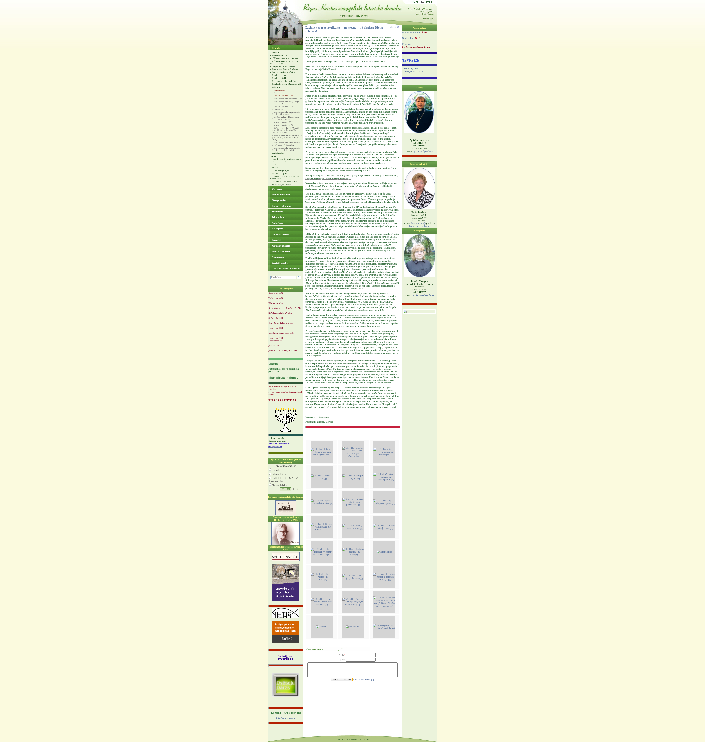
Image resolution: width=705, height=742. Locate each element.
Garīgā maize (278, 200)
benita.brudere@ (418, 223)
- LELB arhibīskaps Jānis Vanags (284, 58)
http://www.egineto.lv (285, 718)
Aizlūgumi (277, 223)
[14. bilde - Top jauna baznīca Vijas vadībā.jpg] (353, 554)
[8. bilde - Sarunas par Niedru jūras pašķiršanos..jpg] (353, 504)
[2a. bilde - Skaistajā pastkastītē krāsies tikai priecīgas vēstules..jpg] (353, 456)
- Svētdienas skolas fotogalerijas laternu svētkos (285, 102)
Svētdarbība (278, 211)
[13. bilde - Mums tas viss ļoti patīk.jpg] (384, 528)
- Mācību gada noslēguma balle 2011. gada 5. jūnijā (285, 118)
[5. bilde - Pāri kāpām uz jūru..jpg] (353, 478)
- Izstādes (274, 168)
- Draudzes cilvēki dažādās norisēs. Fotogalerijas (285, 177)
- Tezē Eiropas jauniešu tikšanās (283, 181)
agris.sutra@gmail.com (423, 151)
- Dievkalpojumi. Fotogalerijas (283, 81)
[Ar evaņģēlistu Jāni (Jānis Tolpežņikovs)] (384, 628)
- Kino (273, 165)
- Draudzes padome (278, 75)
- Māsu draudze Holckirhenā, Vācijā (285, 159)
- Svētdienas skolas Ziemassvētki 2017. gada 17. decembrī (286, 144)
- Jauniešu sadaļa (277, 153)
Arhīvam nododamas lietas (285, 268)
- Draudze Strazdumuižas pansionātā (285, 84)
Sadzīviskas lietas (280, 251)
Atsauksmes (277, 257)
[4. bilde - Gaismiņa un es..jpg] (322, 478)
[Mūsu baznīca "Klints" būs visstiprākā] (384, 552)
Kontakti (276, 240)
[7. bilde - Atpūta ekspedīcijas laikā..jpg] (322, 503)
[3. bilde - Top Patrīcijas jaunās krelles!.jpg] (384, 454)
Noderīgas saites (280, 234)
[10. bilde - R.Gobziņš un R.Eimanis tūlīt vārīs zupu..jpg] (322, 529)
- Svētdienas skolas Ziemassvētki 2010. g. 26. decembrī (286, 113)
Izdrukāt (393, 27)
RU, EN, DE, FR (279, 262)
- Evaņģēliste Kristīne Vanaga (282, 66)
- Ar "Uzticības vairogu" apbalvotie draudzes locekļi (285, 62)
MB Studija (364, 739)
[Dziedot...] (321, 626)
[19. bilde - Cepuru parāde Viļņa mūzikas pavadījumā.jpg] (322, 604)
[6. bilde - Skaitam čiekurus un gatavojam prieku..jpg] (384, 479)
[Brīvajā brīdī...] (353, 626)
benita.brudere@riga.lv (419, 226)
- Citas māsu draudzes (279, 162)
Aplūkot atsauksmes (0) (363, 679)
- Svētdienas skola (277, 90)
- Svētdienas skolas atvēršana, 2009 (287, 98)
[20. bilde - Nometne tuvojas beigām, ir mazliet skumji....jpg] (353, 604)
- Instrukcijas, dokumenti (281, 184)
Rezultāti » (297, 489)
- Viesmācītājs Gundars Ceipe (282, 72)
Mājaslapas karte (280, 245)
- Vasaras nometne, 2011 (282, 122)
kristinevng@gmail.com (423, 295)
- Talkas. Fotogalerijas (279, 170)
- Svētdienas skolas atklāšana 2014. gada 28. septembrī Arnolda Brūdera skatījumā (287, 130)
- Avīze (273, 156)
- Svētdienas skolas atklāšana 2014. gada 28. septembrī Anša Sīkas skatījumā (287, 137)
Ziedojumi (277, 228)
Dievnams (276, 188)
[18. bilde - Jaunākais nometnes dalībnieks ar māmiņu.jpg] (384, 579)
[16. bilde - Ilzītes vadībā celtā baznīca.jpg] (322, 579)
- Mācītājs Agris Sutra (279, 55)
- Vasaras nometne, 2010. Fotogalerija (283, 108)
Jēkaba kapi (278, 217)
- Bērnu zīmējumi (279, 93)
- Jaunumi (274, 52)
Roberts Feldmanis (281, 205)
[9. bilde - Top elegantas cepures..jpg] (384, 503)
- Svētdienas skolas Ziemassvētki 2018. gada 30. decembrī (286, 149)
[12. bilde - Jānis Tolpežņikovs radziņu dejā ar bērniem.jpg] (322, 554)
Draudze (276, 48)
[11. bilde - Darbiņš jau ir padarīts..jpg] (353, 528)
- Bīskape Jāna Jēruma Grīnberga (284, 69)
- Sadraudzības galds (279, 173)
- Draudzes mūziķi (278, 78)
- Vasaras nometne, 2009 (282, 96)
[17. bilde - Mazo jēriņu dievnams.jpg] (353, 578)
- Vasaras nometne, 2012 (282, 125)
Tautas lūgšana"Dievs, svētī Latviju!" (413, 70)
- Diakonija (275, 87)
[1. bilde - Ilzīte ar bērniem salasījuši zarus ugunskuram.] (322, 454)
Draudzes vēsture (280, 194)
